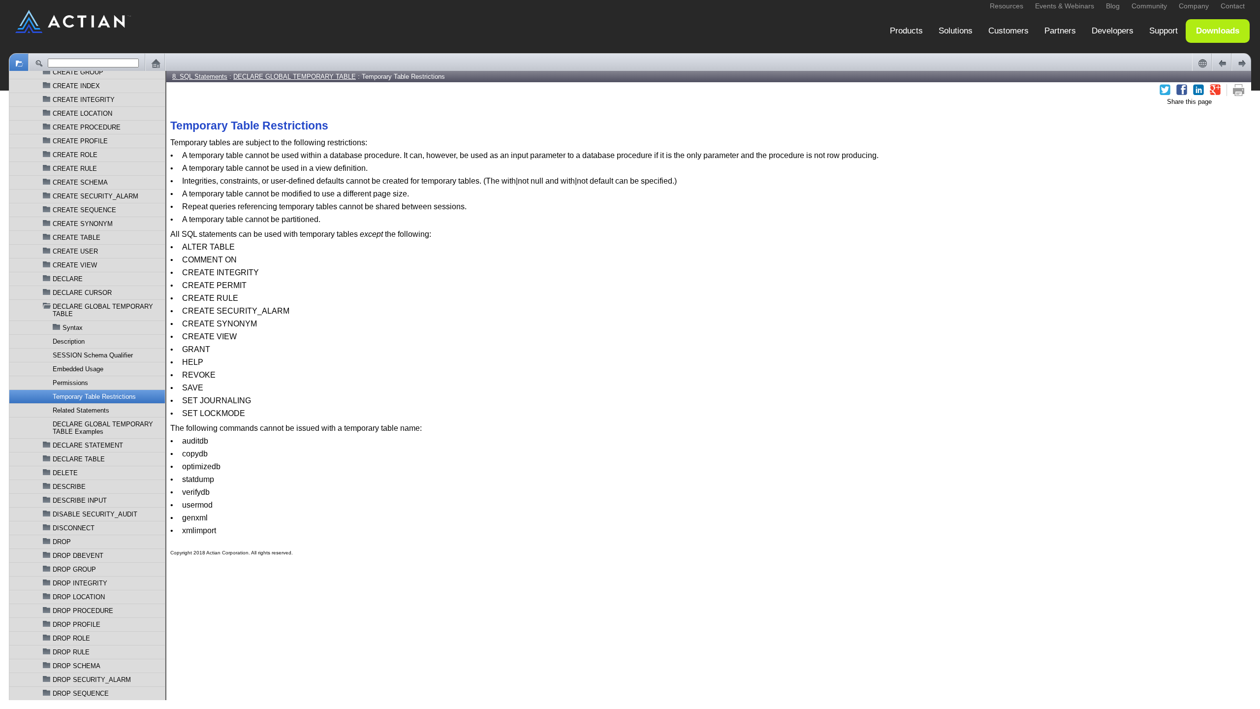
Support (1163, 30)
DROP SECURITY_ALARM (92, 679)
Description (69, 341)
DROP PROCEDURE (83, 610)
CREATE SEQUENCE (84, 210)
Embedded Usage (78, 369)
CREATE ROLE (75, 155)
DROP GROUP (74, 569)
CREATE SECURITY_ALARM (95, 196)
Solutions (956, 30)
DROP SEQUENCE (81, 693)
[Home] (155, 63)
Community (1149, 6)
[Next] (1241, 63)
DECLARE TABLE (79, 459)
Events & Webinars (1064, 6)
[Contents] (18, 63)
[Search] (38, 63)
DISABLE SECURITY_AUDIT (95, 514)
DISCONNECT (73, 528)
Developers (1113, 30)
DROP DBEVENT (78, 555)
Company (1194, 6)
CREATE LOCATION (82, 113)
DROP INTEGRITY (80, 583)
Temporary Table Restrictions (94, 396)
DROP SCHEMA (76, 666)
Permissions (70, 383)
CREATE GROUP (78, 72)
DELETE (65, 473)
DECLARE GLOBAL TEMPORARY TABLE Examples (103, 427)
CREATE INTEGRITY (84, 99)
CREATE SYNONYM (83, 223)
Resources (1006, 6)
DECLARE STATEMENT (88, 445)
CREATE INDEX (76, 86)
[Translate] (1202, 63)
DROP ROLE (71, 638)
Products (906, 30)
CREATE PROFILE (80, 141)
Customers (1008, 30)
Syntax (73, 327)
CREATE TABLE (76, 237)
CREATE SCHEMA (80, 182)
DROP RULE (71, 652)
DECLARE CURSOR (82, 292)
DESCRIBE (69, 486)
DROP (62, 542)
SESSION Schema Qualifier (93, 355)
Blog (1113, 6)
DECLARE (68, 279)
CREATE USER (75, 251)
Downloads (1217, 30)
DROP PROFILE (76, 624)
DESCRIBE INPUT (80, 500)
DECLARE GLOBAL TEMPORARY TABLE (103, 310)
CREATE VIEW (75, 265)
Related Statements (81, 410)
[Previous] (1221, 63)
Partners (1060, 30)
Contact (1233, 6)
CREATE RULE (75, 168)
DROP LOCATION (79, 597)
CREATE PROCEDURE (87, 127)
